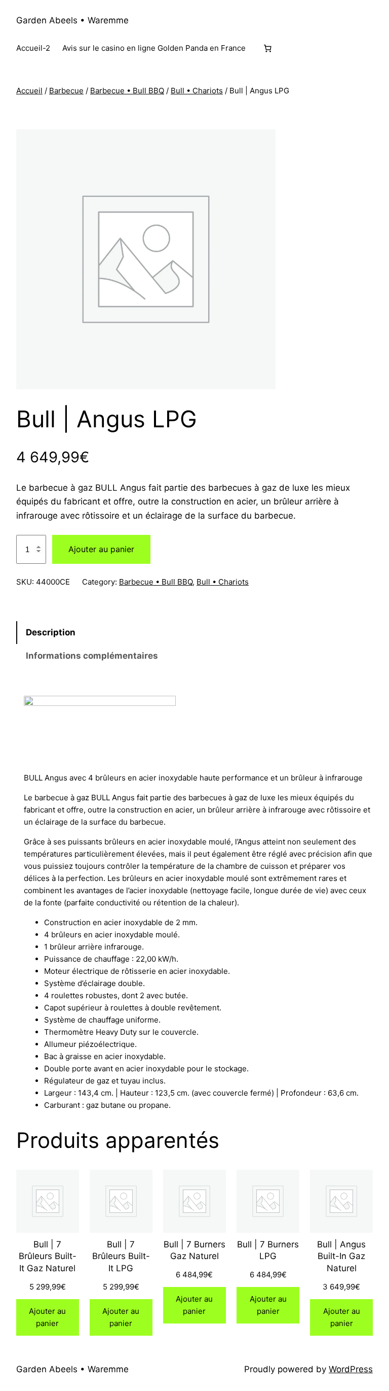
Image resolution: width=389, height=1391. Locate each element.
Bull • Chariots (197, 90)
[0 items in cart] (267, 48)
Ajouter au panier (101, 549)
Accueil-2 (33, 48)
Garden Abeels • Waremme (72, 20)
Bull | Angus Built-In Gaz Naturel (341, 1256)
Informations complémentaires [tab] (92, 656)
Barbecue (66, 90)
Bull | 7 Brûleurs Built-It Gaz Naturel (47, 1256)
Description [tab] (50, 632)
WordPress (351, 1369)
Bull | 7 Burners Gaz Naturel (194, 1250)
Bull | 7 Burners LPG (268, 1250)
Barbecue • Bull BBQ (127, 90)
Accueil (29, 90)
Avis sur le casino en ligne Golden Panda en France (154, 48)
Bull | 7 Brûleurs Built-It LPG (121, 1256)
